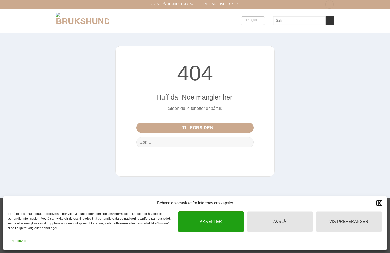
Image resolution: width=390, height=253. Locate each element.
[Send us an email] (312, 4)
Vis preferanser (349, 221)
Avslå (279, 221)
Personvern (19, 241)
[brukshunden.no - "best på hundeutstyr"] (82, 20)
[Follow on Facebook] (302, 4)
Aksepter (211, 221)
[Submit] (330, 20)
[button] (379, 203)
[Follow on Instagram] (307, 4)
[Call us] (317, 4)
